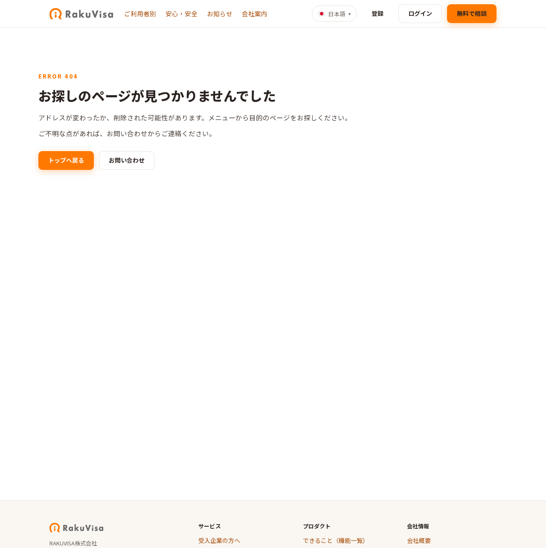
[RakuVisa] (81, 13)
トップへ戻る (66, 160)
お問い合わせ (127, 160)
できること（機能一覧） (336, 540)
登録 (377, 13)
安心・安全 (181, 13)
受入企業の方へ (219, 540)
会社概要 (419, 540)
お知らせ (219, 13)
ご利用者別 (140, 13)
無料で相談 (472, 13)
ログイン (420, 13)
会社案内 (254, 13)
